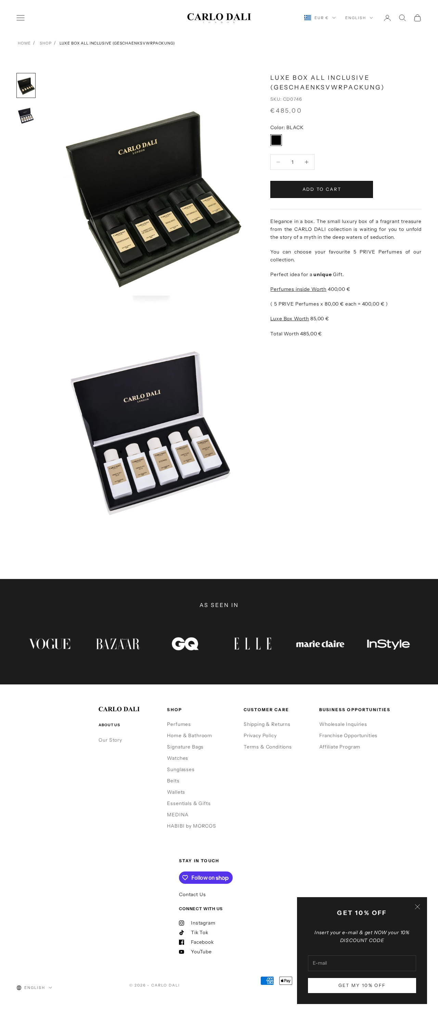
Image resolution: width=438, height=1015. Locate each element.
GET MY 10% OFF (362, 985)
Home (24, 43)
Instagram (203, 923)
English (355, 17)
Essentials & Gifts (188, 803)
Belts (173, 781)
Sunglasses (180, 769)
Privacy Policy (260, 735)
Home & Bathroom (189, 735)
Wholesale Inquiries (343, 724)
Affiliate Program (339, 747)
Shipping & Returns (267, 724)
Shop (45, 43)
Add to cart (322, 189)
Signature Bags (185, 747)
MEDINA (177, 815)
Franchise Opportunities (348, 735)
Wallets (176, 792)
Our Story (110, 740)
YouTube (201, 952)
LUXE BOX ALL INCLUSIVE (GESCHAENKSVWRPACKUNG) (117, 43)
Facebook (202, 942)
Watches (177, 758)
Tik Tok (199, 932)
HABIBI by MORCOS (191, 826)
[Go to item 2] (26, 116)
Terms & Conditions (268, 747)
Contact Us (192, 894)
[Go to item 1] (26, 85)
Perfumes (179, 724)
